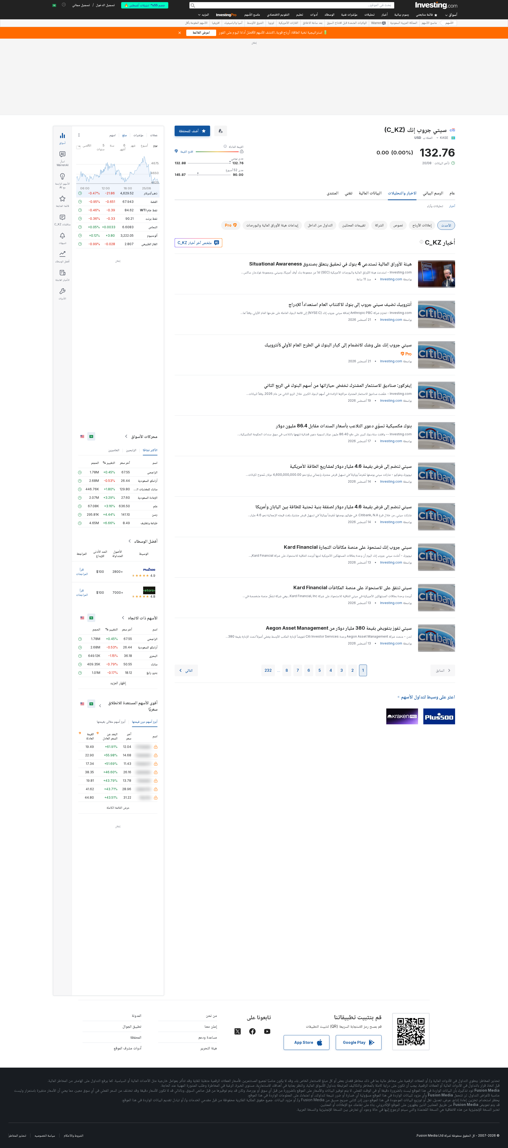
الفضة (154, 202)
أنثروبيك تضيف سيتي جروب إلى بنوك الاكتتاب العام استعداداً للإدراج (350, 304)
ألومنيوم (152, 235)
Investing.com (391, 279)
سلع (124, 135)
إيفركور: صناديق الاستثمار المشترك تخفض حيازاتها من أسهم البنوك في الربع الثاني (338, 385)
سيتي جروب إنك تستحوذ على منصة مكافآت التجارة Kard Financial (348, 547)
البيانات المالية (370, 192)
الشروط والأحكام (73, 1135)
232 (268, 670)
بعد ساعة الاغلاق (312, 23)
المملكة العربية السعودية (403, 23)
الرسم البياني (433, 192)
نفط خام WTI (148, 210)
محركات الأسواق (144, 436)
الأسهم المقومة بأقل (196, 23)
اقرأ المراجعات (82, 572)
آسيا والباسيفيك (233, 23)
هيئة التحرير (208, 1048)
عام (452, 192)
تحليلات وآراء (435, 206)
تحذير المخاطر (17, 1135)
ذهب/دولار (150, 193)
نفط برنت (151, 219)
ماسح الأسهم (252, 15)
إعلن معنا (211, 1026)
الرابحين (131, 450)
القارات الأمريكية (288, 23)
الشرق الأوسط (255, 23)
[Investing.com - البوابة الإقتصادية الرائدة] (436, 5)
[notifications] (64, 4)
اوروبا (271, 23)
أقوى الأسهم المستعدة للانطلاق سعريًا (132, 706)
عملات (153, 135)
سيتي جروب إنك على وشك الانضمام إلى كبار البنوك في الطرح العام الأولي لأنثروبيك (338, 344)
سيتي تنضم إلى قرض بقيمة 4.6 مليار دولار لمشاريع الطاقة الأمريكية (351, 466)
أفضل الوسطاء (145, 541)
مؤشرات (138, 135)
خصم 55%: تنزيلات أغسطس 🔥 (144, 5)
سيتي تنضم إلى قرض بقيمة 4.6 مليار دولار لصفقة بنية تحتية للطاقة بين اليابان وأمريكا (333, 506)
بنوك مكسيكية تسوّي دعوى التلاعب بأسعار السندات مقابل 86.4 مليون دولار (344, 425)
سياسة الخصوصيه (45, 1135)
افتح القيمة (186, 151)
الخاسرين (113, 450)
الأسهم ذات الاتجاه (142, 617)
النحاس (152, 227)
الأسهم (449, 23)
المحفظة (135, 1037)
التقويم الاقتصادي (278, 15)
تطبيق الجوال (132, 1026)
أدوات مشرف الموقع (127, 1048)
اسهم (113, 135)
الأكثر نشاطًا (150, 450)
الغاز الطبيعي (149, 244)
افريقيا (216, 23)
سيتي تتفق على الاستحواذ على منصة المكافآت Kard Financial (352, 587)
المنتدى (332, 192)
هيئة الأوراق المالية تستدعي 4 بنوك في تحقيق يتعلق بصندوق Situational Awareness (330, 264)
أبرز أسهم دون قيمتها (144, 722)
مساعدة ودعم (207, 1037)
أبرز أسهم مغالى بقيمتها (111, 722)
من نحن (211, 1015)
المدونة (136, 1015)
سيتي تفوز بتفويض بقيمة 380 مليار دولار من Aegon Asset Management (339, 628)
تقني (348, 192)
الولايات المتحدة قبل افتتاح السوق (347, 23)
